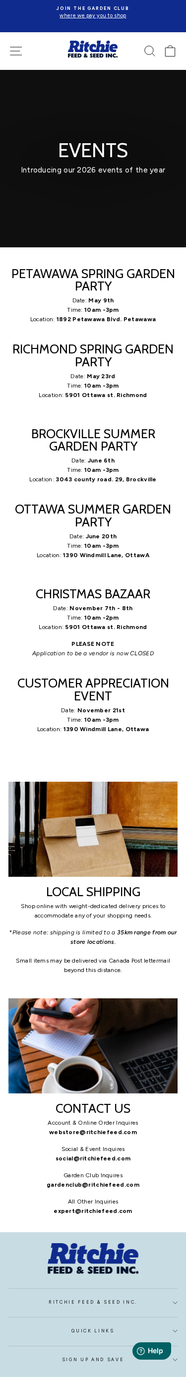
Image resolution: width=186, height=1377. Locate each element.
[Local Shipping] (93, 829)
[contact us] (93, 1045)
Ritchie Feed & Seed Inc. (93, 1302)
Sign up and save (93, 1359)
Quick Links (92, 1330)
